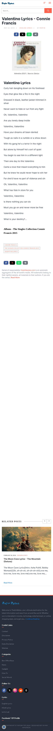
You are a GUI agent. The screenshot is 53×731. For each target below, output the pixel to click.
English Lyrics (26, 28)
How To (5, 673)
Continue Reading (32, 619)
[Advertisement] (26, 394)
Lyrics (4, 697)
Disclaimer (6, 635)
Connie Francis (11, 245)
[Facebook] (4, 690)
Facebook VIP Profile (11, 718)
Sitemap (5, 648)
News (4, 665)
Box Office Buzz (8, 660)
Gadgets (5, 669)
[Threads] (26, 690)
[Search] (48, 10)
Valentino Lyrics (11, 251)
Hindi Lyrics (6, 708)
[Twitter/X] (9, 690)
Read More (15, 277)
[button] (44, 2)
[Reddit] (20, 690)
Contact (5, 631)
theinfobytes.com (28, 270)
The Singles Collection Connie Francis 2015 (22, 248)
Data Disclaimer (8, 644)
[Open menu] (49, 2)
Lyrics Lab (5, 712)
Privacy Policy (7, 640)
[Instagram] (15, 690)
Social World (7, 677)
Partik (42, 28)
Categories (6, 654)
